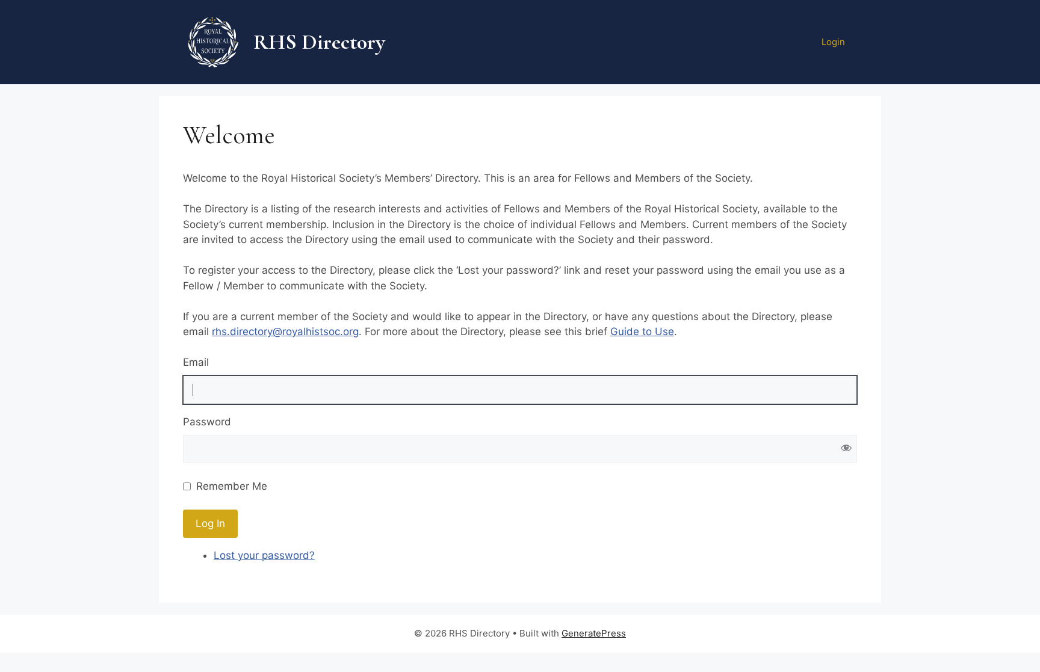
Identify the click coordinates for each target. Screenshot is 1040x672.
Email (196, 362)
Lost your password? (264, 555)
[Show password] (846, 449)
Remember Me (231, 486)
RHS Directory (319, 42)
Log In (210, 523)
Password (207, 422)
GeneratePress (594, 633)
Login (833, 42)
